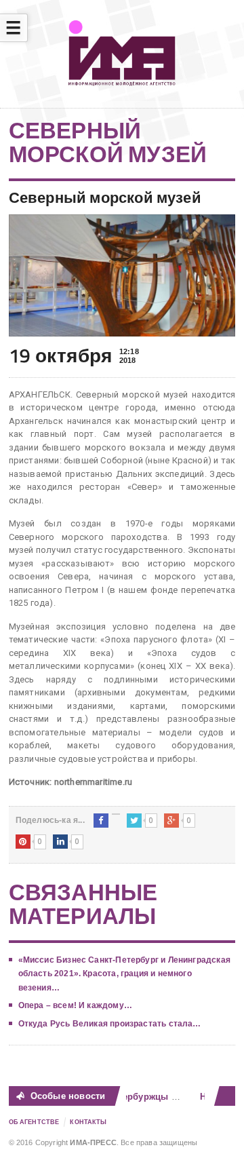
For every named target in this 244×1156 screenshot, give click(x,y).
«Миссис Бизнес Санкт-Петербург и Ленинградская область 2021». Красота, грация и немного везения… (124, 974)
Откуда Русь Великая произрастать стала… (109, 1023)
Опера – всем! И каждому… (75, 1005)
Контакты (88, 1122)
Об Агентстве (34, 1122)
